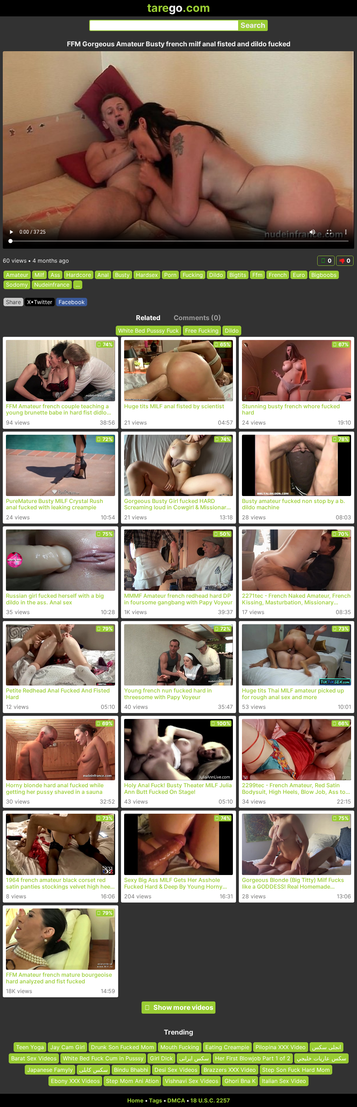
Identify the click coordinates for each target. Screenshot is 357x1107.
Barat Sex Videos (33, 1058)
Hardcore (78, 274)
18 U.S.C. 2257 (210, 1100)
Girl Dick (161, 1058)
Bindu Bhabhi (131, 1069)
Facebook (72, 302)
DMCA (176, 1100)
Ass (55, 274)
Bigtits (237, 274)
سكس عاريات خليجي (321, 1058)
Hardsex (147, 274)
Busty (122, 274)
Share (13, 302)
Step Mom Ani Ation (132, 1080)
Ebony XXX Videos (75, 1080)
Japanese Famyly (50, 1069)
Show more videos (183, 1007)
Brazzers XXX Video (230, 1069)
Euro (299, 274)
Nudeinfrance (51, 284)
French (278, 274)
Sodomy (17, 284)
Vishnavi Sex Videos (191, 1080)
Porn (170, 274)
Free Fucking (202, 330)
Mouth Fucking (179, 1047)
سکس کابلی (93, 1069)
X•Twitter (39, 302)
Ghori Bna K (240, 1080)
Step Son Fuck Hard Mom (296, 1069)
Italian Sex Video (284, 1080)
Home (135, 1100)
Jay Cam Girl (67, 1047)
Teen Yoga (30, 1047)
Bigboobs (323, 274)
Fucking (193, 274)
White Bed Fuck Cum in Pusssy (103, 1058)
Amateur (17, 274)
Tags (155, 1100)
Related (148, 317)
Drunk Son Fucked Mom (122, 1047)
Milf (39, 274)
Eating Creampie (227, 1047)
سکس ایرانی (194, 1058)
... (78, 284)
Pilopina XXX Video (281, 1047)
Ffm (257, 274)
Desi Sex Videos (175, 1069)
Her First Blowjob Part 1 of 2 (252, 1058)
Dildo (216, 274)
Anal (103, 274)
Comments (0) (197, 317)
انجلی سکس (326, 1047)
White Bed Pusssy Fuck (148, 330)
